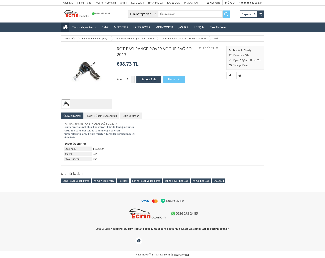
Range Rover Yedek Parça (146, 180)
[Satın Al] (174, 79)
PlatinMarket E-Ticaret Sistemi (152, 254)
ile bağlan (250, 2)
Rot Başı (123, 180)
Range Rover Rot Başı (176, 180)
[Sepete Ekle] (148, 79)
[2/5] (202, 48)
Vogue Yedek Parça (104, 180)
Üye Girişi (215, 2)
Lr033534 (218, 180)
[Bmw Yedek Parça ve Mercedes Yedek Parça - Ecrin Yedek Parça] (86, 16)
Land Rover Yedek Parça (76, 180)
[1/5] (200, 48)
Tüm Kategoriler (82, 27)
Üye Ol (231, 2)
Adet (120, 79)
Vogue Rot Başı (200, 180)
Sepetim (249, 14)
